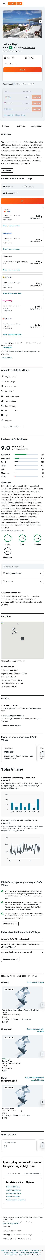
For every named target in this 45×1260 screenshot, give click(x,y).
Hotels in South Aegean (11, 1253)
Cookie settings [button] (6, 358)
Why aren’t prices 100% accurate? (17, 1239)
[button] (3, 3)
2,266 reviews (29, 47)
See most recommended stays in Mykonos (34, 1079)
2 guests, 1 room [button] (11, 64)
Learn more (7, 347)
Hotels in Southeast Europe (30, 1253)
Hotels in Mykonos (13, 1197)
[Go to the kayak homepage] (15, 3)
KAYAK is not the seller (12, 1230)
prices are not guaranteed (11, 1224)
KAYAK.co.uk (5, 1250)
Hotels (14, 1250)
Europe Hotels (23, 1250)
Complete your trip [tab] (12, 1173)
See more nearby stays (35, 982)
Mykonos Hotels (24, 1255)
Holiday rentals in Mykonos (15, 1200)
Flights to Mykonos (13, 1187)
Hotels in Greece (35, 1250)
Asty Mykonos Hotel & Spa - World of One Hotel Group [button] (20, 1011)
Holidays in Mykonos (13, 1193)
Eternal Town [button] (7, 1061)
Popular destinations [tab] (32, 1173)
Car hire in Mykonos (13, 1190)
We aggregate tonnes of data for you (18, 1234)
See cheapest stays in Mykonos (35, 1030)
